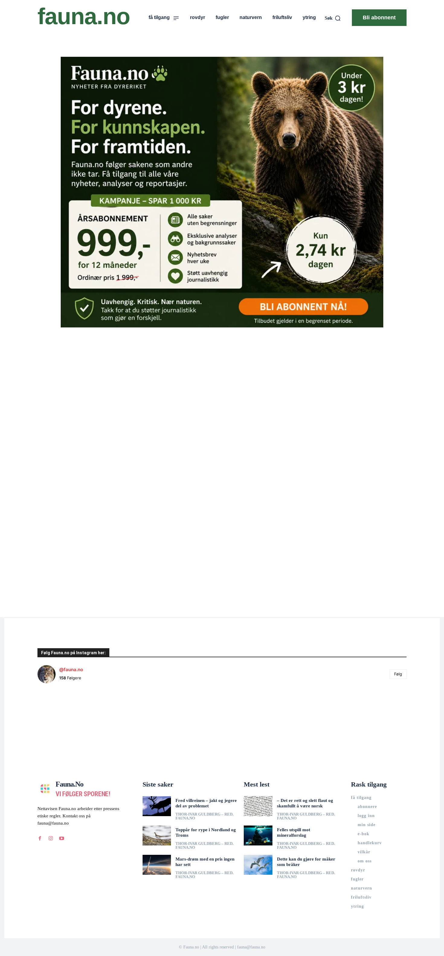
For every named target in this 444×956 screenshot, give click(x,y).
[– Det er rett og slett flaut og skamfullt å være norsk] (258, 806)
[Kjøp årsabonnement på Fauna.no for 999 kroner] (222, 192)
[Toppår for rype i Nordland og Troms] (157, 835)
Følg (398, 673)
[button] (333, 18)
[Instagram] (50, 838)
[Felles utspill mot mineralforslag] (258, 835)
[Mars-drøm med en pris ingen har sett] (157, 865)
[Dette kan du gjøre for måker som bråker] (258, 865)
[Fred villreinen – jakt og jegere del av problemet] (157, 806)
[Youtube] (61, 838)
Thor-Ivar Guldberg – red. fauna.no (204, 816)
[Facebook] (39, 838)
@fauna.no (71, 669)
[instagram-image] (68, 719)
